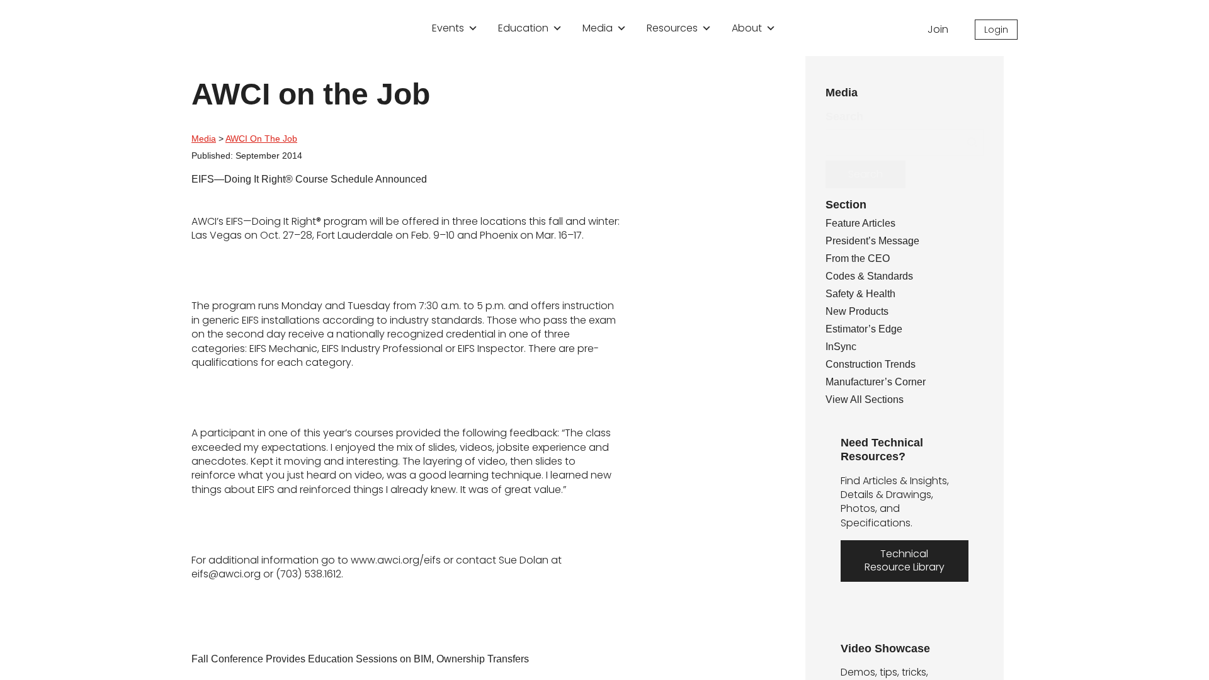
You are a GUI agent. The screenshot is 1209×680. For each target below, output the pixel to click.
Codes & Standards (873, 277)
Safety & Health (864, 295)
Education (523, 28)
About (747, 28)
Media (597, 28)
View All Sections (867, 401)
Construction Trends (877, 366)
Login (996, 29)
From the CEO (860, 260)
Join (935, 29)
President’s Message (876, 242)
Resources (672, 28)
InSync (842, 348)
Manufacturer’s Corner (882, 383)
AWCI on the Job (266, 138)
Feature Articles (865, 224)
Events (448, 28)
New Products (860, 313)
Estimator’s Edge (867, 330)
